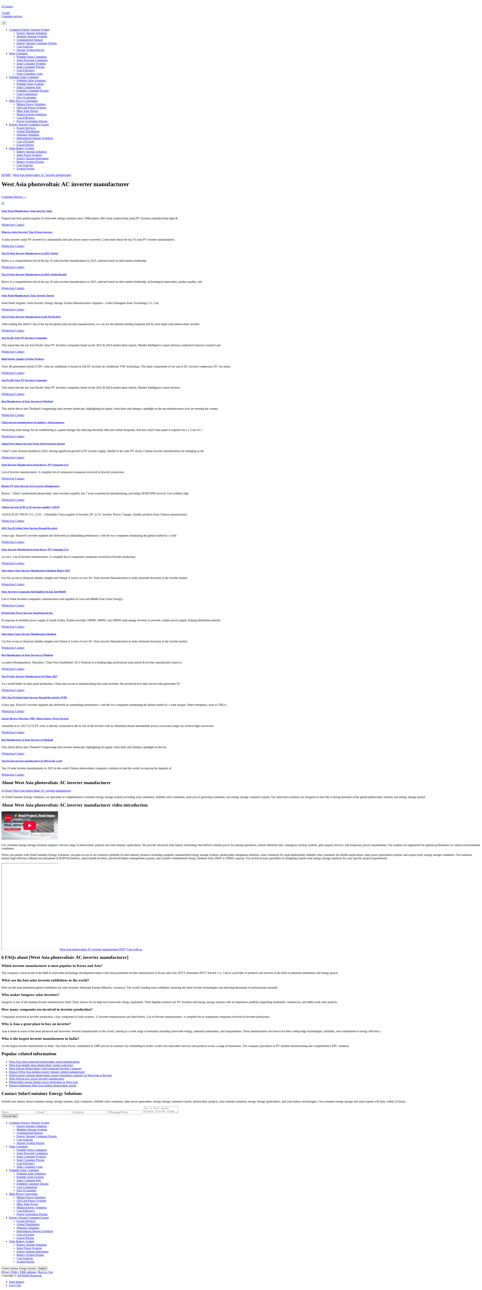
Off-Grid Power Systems (31, 107)
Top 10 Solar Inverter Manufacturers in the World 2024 (31, 316)
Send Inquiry (16, 1281)
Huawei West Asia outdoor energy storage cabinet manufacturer (47, 1071)
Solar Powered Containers (32, 60)
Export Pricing (25, 144)
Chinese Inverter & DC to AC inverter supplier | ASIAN (30, 507)
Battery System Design (30, 161)
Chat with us (134, 949)
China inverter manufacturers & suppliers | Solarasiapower (33, 422)
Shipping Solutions (28, 134)
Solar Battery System (21, 148)
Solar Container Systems (31, 63)
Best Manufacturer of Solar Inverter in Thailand (27, 401)
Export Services (26, 128)
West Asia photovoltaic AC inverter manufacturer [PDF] (92, 949)
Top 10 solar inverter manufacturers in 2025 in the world (32, 760)
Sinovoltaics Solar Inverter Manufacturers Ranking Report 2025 (36, 570)
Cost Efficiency (26, 70)
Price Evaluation (26, 97)
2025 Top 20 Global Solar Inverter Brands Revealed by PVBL (34, 697)
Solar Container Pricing (30, 67)
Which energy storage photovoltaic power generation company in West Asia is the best (60, 1075)
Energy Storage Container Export (29, 124)
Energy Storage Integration (33, 158)
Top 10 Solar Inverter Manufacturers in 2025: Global (30, 253)
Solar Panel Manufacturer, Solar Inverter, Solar (27, 211)
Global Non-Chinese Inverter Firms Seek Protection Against (33, 443)
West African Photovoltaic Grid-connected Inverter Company (45, 1068)
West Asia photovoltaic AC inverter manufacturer (42, 175)
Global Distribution (28, 131)
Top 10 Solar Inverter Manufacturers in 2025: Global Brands (34, 274)
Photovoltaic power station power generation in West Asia (43, 1082)
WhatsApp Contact (13, 224)
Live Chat (15, 1285)
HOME (6, 175)
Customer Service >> (14, 196)
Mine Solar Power (27, 111)
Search (42, 1268)
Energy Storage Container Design (37, 43)
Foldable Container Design (33, 90)
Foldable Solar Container (24, 77)
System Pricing (25, 168)
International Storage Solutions (35, 138)
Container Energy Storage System (29, 29)
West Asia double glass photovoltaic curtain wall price (41, 1065)
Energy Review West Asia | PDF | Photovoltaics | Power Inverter (35, 718)
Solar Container (18, 53)
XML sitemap (28, 1272)
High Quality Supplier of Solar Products (23, 359)
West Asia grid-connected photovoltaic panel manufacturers (44, 1061)
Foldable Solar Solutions (31, 80)
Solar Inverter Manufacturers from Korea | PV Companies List (35, 464)
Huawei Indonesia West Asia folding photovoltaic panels (42, 1085)
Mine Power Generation (23, 100)
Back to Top (45, 1272)
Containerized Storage (30, 39)
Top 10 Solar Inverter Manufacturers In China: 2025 (29, 676)
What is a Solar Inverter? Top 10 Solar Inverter (27, 232)
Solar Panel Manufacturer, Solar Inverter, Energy (28, 295)
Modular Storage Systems (32, 36)
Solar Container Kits (29, 87)
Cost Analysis (25, 46)
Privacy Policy (10, 1272)
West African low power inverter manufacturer (36, 1078)
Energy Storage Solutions (32, 33)
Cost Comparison (27, 94)
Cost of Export (25, 141)
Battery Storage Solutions (32, 151)
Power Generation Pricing (32, 121)
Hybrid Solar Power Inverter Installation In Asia (27, 612)
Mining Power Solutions (31, 104)
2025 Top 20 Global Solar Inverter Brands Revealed (29, 528)
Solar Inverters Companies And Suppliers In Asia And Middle (34, 591)
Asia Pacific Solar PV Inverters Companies (24, 337)
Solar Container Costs (30, 73)
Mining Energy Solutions (32, 114)
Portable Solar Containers (32, 56)
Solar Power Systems (29, 155)
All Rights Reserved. (29, 1275)
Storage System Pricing (30, 50)
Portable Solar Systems (30, 83)
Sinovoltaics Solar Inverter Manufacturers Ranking (29, 634)
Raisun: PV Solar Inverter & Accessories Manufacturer (31, 486)
